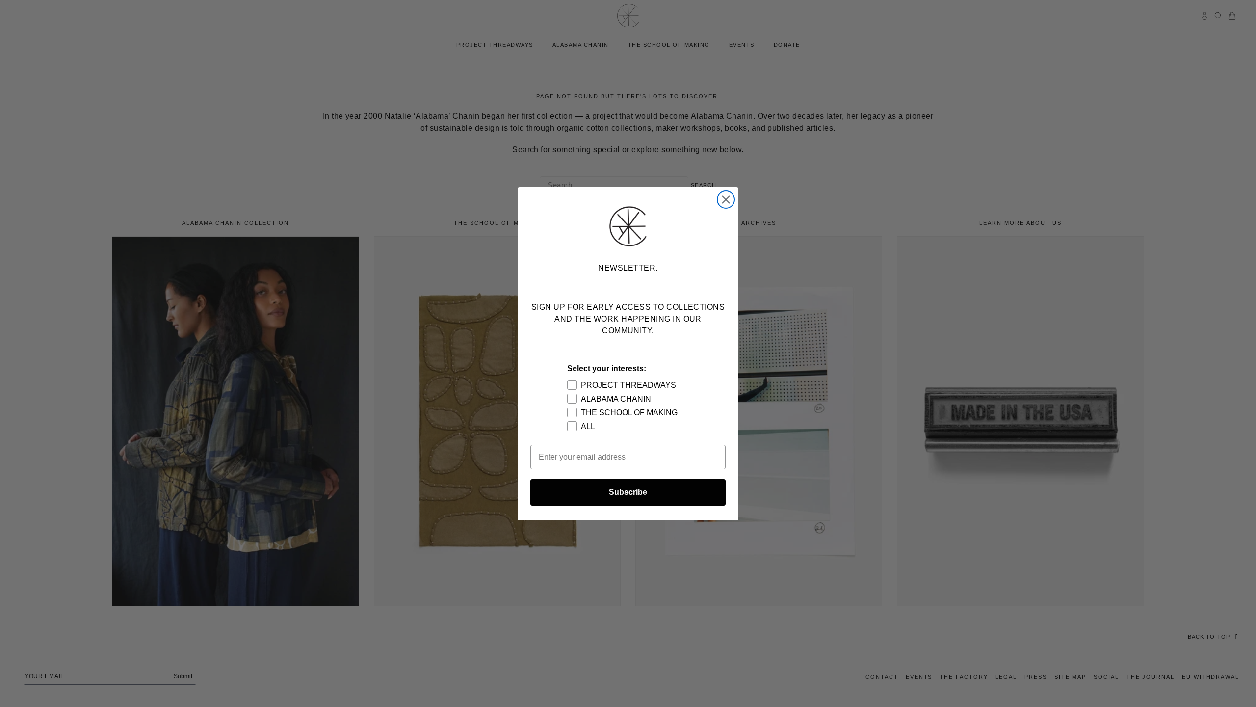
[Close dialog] (725, 199)
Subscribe (628, 492)
